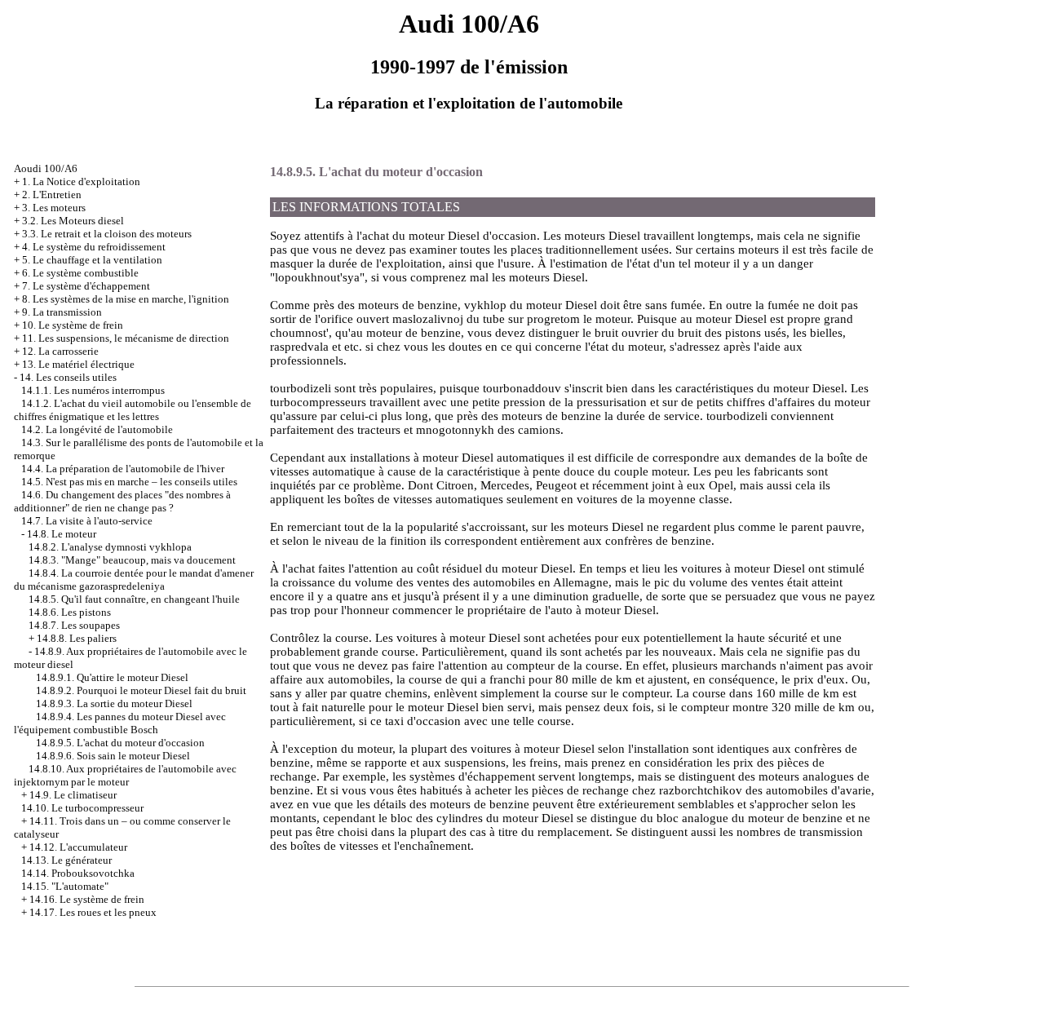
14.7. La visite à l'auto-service (87, 521)
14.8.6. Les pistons (70, 612)
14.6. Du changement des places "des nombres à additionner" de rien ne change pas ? (122, 501)
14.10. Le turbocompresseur (82, 808)
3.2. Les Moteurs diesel (73, 221)
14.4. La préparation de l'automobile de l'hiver (122, 468)
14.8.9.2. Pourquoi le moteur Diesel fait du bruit (141, 690)
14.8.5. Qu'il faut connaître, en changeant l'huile (134, 599)
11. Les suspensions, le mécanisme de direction (125, 338)
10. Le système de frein (72, 325)
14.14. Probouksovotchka (78, 873)
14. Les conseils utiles (68, 377)
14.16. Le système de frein (86, 899)
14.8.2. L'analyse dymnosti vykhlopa (110, 547)
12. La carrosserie (60, 351)
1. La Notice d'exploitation (81, 181)
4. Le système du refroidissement (94, 247)
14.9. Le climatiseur (73, 795)
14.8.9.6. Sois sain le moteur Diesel (113, 756)
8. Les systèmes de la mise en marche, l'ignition (125, 299)
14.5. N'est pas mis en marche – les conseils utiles (129, 482)
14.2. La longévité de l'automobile (97, 429)
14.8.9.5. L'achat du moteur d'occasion (120, 743)
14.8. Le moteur (61, 534)
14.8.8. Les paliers (77, 638)
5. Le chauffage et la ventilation (92, 260)
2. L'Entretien (52, 194)
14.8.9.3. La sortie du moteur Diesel (114, 703)
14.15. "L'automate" (64, 886)
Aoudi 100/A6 (45, 168)
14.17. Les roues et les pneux (93, 912)
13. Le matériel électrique (78, 364)
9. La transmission (62, 312)
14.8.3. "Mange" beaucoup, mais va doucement (132, 560)
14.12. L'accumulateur (78, 847)
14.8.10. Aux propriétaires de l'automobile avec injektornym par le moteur (125, 775)
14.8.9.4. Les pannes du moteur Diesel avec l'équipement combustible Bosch (120, 723)
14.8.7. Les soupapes (74, 625)
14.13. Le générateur (66, 860)
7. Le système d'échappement (86, 286)
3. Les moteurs (54, 207)
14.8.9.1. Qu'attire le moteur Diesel (112, 677)
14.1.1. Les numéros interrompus (93, 390)
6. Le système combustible (80, 273)
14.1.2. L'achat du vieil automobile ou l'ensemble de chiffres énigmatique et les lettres (132, 409)
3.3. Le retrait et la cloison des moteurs (107, 234)
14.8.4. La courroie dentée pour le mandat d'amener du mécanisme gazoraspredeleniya (134, 579)
